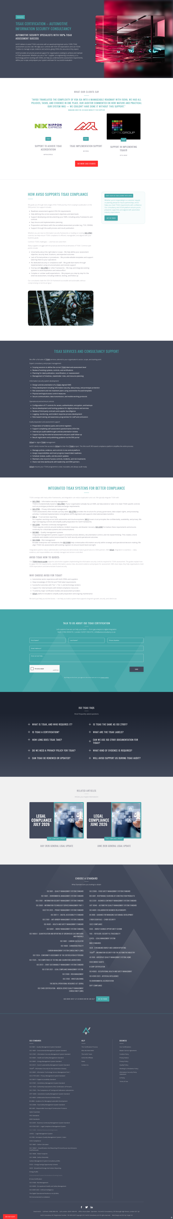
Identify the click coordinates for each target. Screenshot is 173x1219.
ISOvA (125, 99)
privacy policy (105, 677)
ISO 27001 (88, 233)
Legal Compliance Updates (56, 839)
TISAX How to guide (40, 561)
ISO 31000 (36, 540)
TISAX (20, 23)
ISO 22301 (36, 525)
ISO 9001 (35, 532)
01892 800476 (67, 632)
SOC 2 (34, 517)
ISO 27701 (36, 509)
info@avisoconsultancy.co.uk (105, 632)
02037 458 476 (87, 632)
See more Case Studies (86, 163)
